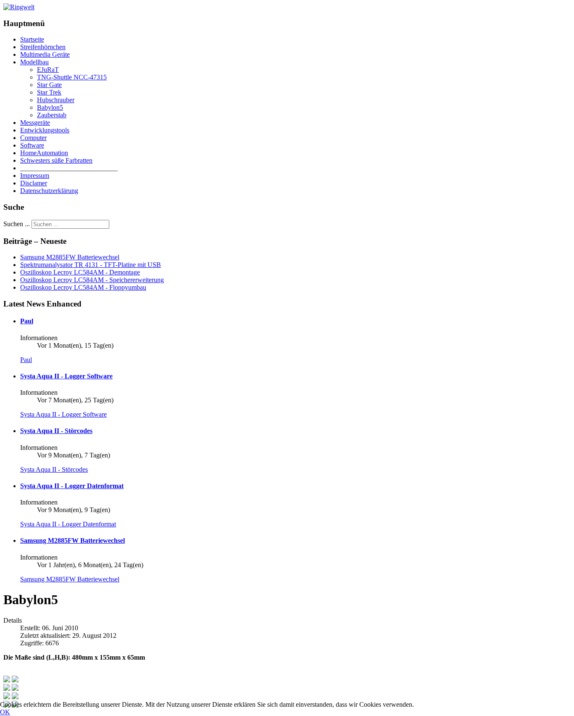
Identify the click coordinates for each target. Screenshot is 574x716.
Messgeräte (35, 122)
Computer (33, 137)
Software (32, 145)
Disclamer (33, 183)
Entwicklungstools (44, 130)
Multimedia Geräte (45, 54)
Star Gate (49, 84)
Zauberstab (51, 115)
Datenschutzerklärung (49, 190)
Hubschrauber (55, 99)
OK (5, 712)
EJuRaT (48, 69)
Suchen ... (16, 223)
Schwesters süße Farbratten (56, 160)
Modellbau (34, 62)
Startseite (32, 39)
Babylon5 (50, 107)
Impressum (34, 175)
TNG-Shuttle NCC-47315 (72, 77)
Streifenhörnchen (43, 46)
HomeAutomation (44, 152)
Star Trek (49, 92)
